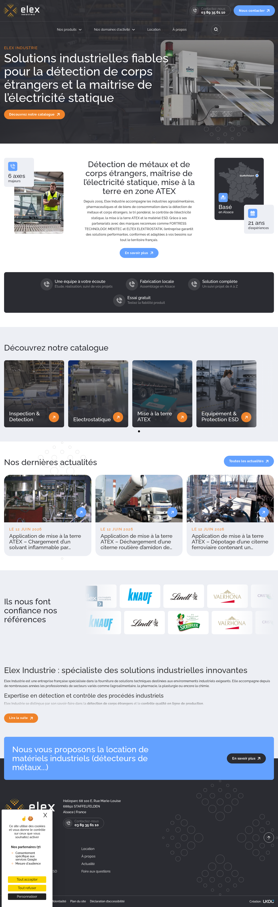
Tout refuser (27, 888)
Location (153, 29)
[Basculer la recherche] (216, 30)
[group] (47, 515)
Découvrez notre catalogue (32, 114)
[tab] (139, 431)
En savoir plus (136, 253)
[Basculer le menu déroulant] (80, 29)
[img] (269, 855)
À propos (180, 29)
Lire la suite (18, 718)
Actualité (88, 864)
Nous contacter (252, 11)
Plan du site (78, 901)
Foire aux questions (96, 871)
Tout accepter (27, 879)
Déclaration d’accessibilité (107, 901)
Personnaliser (27, 896)
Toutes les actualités (246, 461)
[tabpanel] (34, 393)
